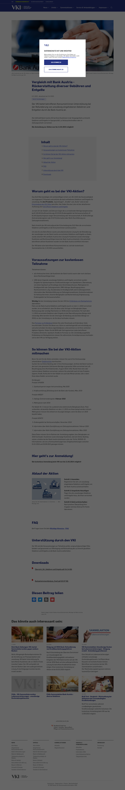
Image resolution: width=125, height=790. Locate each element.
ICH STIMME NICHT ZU (56, 69)
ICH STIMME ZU (56, 62)
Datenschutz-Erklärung (69, 57)
